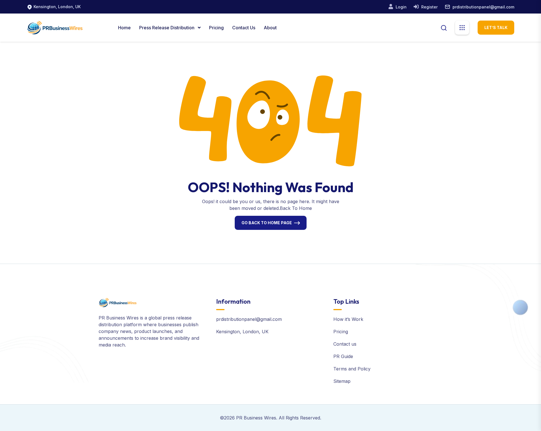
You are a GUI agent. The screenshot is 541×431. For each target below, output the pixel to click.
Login (400, 7)
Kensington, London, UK (57, 6)
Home (124, 27)
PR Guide (343, 356)
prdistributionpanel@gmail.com (483, 7)
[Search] (444, 27)
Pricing (216, 27)
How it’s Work (348, 319)
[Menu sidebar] (462, 28)
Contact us (344, 344)
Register (429, 7)
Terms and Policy (352, 369)
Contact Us (243, 27)
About (270, 27)
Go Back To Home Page (266, 222)
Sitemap (342, 381)
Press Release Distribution (167, 27)
